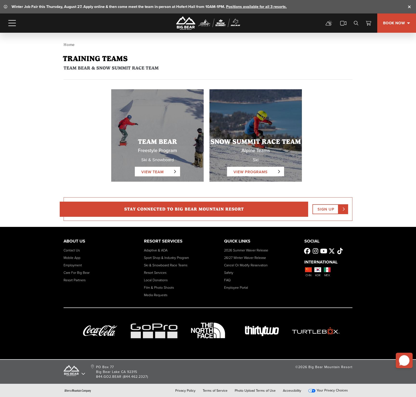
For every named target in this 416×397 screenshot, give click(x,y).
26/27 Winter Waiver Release (245, 257)
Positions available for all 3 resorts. (256, 6)
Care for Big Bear (77, 272)
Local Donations (156, 280)
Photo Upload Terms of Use (255, 390)
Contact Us (72, 250)
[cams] (343, 23)
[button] (404, 360)
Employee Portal (236, 287)
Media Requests (155, 295)
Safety (228, 272)
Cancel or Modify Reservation (246, 265)
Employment (73, 265)
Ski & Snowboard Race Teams (165, 265)
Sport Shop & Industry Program (166, 257)
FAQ (227, 280)
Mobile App (72, 257)
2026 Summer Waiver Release (246, 250)
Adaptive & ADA (156, 250)
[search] (356, 23)
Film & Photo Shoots (159, 287)
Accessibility (292, 390)
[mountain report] (328, 23)
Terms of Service (215, 390)
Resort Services (155, 272)
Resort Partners (74, 280)
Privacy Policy (185, 390)
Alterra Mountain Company (78, 390)
